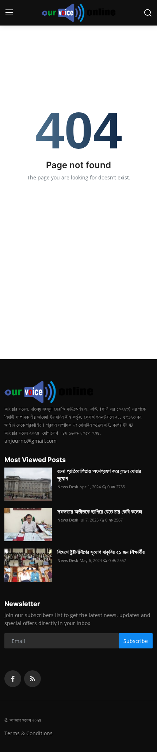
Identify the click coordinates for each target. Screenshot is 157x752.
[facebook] (12, 678)
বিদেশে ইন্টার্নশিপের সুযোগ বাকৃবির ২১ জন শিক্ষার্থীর (101, 552)
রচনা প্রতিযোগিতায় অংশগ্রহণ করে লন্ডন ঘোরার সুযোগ (99, 475)
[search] (148, 13)
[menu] (9, 13)
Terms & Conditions (28, 733)
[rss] (32, 678)
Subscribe (135, 640)
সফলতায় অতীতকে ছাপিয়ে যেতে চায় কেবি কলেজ (99, 511)
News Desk (67, 486)
